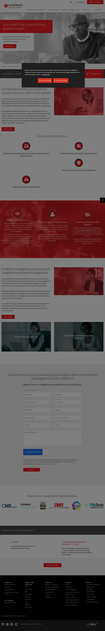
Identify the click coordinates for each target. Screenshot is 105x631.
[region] (53, 75)
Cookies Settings (45, 80)
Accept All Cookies (60, 80)
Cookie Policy (46, 74)
